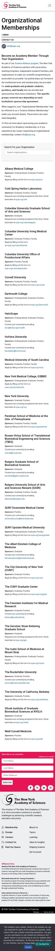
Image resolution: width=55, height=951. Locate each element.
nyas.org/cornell (37, 285)
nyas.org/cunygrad (39, 594)
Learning (33, 837)
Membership (11, 827)
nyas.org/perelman (39, 427)
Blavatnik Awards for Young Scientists (18, 878)
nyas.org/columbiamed (17, 245)
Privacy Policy (30, 943)
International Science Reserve (14, 893)
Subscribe (7, 782)
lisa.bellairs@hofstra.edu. (15, 351)
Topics (32, 832)
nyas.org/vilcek (22, 722)
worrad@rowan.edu (13, 453)
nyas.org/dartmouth (39, 305)
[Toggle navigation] (49, 5)
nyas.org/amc (37, 180)
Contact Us (10, 842)
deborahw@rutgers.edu (15, 499)
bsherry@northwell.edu (14, 617)
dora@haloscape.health (15, 328)
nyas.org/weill (37, 739)
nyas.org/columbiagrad (25, 222)
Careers (9, 837)
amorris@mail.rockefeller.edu (17, 683)
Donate (8, 832)
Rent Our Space (12, 847)
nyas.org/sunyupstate (40, 535)
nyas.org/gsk (21, 640)
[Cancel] (51, 937)
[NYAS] (14, 5)
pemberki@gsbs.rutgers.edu (17, 476)
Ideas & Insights (37, 842)
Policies (36, 912)
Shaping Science (37, 847)
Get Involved (35, 852)
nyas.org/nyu (21, 407)
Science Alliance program (26, 63)
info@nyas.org (13, 46)
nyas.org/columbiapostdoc (16, 268)
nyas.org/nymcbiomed (14, 387)
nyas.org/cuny (37, 578)
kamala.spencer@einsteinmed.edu (19, 558)
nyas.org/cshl (21, 199)
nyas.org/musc (37, 367)
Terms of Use (48, 912)
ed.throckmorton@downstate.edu (19, 519)
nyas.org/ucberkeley (39, 699)
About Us (33, 827)
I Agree (28, 947)
